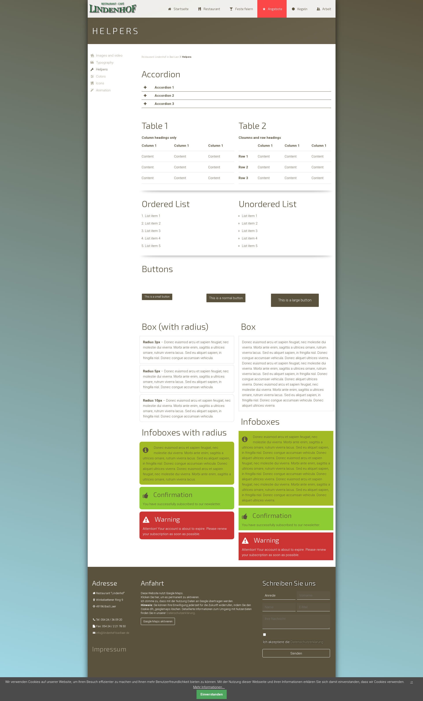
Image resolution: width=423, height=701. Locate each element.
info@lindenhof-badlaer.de (112, 632)
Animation (103, 90)
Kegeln (302, 9)
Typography (104, 63)
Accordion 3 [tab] (164, 104)
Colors (101, 76)
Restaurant (212, 9)
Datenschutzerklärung (181, 613)
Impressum (109, 649)
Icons (100, 83)
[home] (112, 8)
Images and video (109, 55)
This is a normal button (226, 283)
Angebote (275, 9)
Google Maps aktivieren (158, 621)
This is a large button (295, 285)
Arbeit (326, 9)
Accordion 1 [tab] (164, 87)
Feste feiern (244, 9)
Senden (296, 653)
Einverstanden (211, 694)
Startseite (180, 9)
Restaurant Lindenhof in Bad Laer (160, 57)
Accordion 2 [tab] (164, 96)
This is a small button (157, 281)
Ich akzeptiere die (293, 642)
